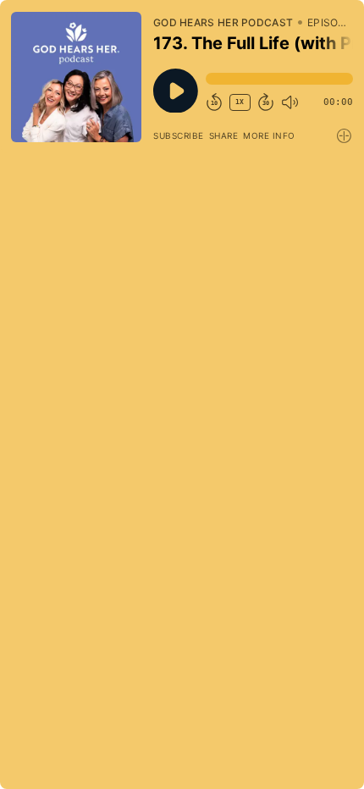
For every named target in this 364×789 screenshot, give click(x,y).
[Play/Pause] (76, 77)
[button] (279, 79)
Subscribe (178, 135)
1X (239, 102)
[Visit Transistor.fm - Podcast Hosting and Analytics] (345, 136)
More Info (269, 135)
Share (224, 135)
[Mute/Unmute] (289, 102)
